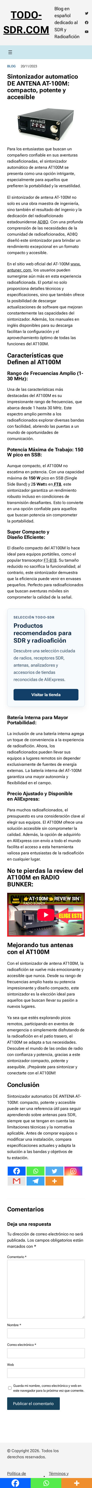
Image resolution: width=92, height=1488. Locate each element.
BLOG (11, 66)
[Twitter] (54, 1171)
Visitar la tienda (46, 694)
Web (10, 1365)
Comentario (17, 1257)
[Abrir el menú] (10, 52)
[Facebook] (17, 1171)
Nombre (14, 1325)
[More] (54, 1181)
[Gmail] (17, 1181)
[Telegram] (35, 1181)
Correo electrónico (21, 1345)
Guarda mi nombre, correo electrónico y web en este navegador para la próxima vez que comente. (48, 1388)
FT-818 (50, 560)
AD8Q (43, 221)
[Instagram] (73, 1171)
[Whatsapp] (35, 1171)
